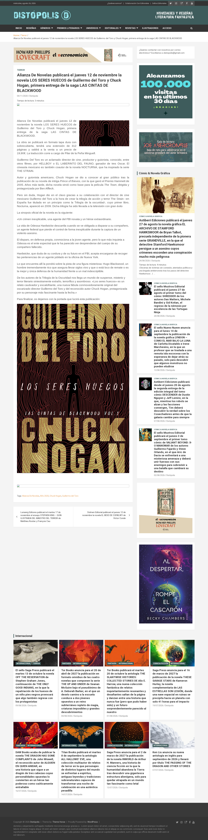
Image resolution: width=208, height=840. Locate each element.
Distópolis (33, 96)
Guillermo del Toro (70, 496)
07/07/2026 (158, 770)
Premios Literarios (68, 28)
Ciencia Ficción (160, 663)
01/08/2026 (112, 716)
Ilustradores (150, 28)
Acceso (167, 28)
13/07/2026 (112, 787)
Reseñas (31, 28)
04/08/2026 (66, 716)
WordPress (92, 822)
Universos (92, 28)
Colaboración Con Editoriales (137, 3)
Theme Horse (58, 822)
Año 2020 (44, 496)
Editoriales (112, 28)
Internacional (23, 636)
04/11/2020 (22, 96)
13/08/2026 (159, 370)
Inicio (19, 28)
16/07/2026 (21, 791)
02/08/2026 (159, 475)
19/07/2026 (158, 705)
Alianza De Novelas (30, 496)
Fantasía (66, 663)
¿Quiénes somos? (114, 3)
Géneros (45, 28)
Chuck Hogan (55, 496)
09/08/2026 (21, 705)
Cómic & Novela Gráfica (154, 173)
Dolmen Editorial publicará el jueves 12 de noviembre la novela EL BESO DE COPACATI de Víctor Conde (104, 515)
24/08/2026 (144, 261)
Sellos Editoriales (159, 3)
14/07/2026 (66, 794)
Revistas (130, 28)
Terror (21, 70)
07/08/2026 (159, 421)
